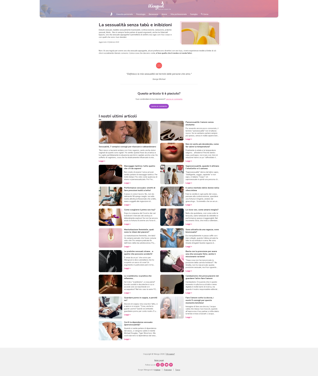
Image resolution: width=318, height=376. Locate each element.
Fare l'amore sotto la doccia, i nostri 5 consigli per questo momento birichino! (200, 300)
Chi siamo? (170, 354)
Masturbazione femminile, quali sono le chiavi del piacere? (139, 231)
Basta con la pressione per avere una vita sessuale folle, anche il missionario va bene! (201, 254)
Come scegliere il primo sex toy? (139, 209)
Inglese (157, 370)
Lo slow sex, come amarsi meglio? (202, 209)
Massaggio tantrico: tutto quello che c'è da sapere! (139, 167)
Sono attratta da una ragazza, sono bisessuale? (202, 231)
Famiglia (194, 14)
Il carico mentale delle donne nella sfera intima (202, 189)
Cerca (205, 14)
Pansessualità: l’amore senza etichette (200, 123)
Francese (168, 370)
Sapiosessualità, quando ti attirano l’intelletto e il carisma (202, 167)
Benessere (153, 14)
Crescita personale (124, 14)
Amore (164, 14)
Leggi (101, 161)
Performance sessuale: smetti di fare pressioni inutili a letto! (139, 189)
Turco (177, 370)
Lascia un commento (159, 106)
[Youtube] (166, 365)
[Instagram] (162, 365)
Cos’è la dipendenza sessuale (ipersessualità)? (138, 323)
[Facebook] (158, 365)
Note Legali (159, 360)
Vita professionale (179, 14)
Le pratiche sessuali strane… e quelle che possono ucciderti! (138, 252)
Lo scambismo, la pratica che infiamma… (138, 277)
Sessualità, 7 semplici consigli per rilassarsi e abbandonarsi (127, 146)
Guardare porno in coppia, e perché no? (140, 299)
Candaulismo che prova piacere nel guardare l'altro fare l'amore (202, 277)
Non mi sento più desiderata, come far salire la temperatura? (202, 145)
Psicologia (140, 14)
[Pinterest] (171, 365)
